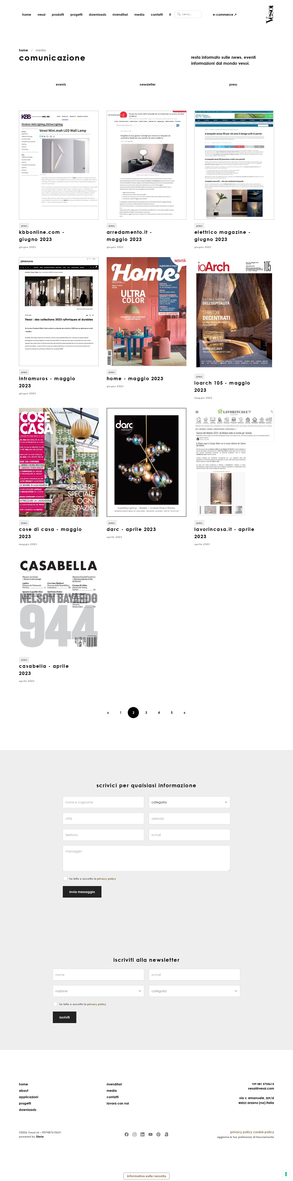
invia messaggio (82, 892)
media (139, 15)
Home (23, 50)
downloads (97, 15)
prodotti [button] (58, 15)
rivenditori (120, 15)
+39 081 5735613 (263, 1084)
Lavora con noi (118, 1103)
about (23, 1091)
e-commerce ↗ (225, 15)
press (233, 84)
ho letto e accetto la (92, 878)
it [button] (170, 15)
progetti (76, 15)
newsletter (147, 84)
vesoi (41, 15)
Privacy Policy (106, 878)
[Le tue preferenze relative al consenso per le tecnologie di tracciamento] (286, 1174)
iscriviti (64, 1017)
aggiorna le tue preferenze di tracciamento (245, 1137)
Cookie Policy (263, 1132)
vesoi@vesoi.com (261, 1088)
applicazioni (28, 1097)
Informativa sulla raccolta (146, 1176)
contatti (157, 15)
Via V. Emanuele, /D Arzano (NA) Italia (256, 1100)
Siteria (40, 1136)
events (61, 84)
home (26, 15)
